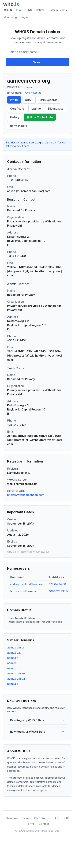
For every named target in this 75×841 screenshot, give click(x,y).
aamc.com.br (15, 647)
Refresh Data (18, 126)
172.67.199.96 (32, 93)
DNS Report (42, 818)
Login (24, 17)
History (14, 117)
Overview (12, 818)
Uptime (40, 9)
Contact (44, 823)
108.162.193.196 (59, 591)
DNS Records (48, 100)
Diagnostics (55, 108)
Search (37, 62)
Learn (26, 818)
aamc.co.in (14, 668)
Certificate (17, 108)
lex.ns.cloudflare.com (24, 591)
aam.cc (12, 663)
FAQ (66, 818)
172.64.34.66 (57, 584)
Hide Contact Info (41, 117)
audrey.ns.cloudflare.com (26, 584)
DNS (29, 9)
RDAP (19, 9)
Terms (30, 823)
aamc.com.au (16, 673)
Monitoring (10, 17)
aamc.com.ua (16, 678)
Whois (14, 99)
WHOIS (7, 9)
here (26, 145)
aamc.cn (12, 658)
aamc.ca (12, 683)
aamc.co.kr (14, 652)
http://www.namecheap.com (25, 495)
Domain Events (58, 9)
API (57, 818)
